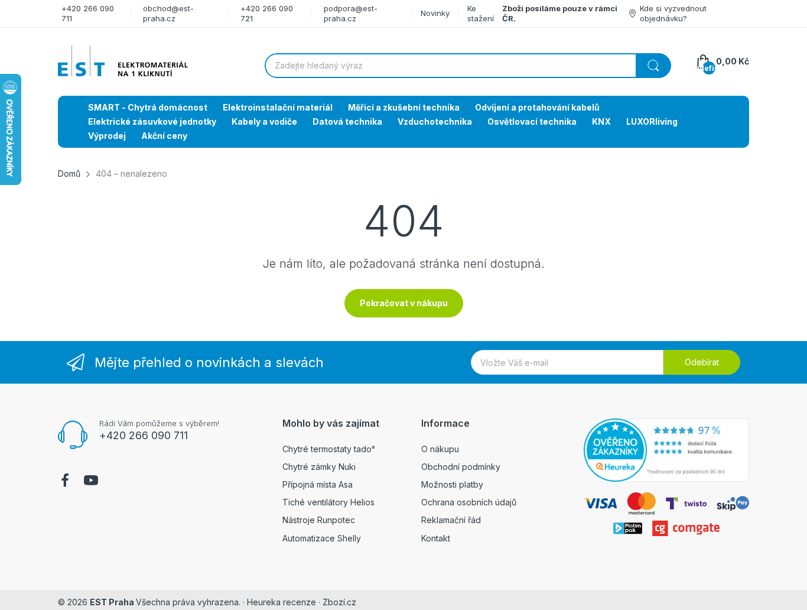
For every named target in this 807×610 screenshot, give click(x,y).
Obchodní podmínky (460, 467)
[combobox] (467, 65)
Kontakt (435, 538)
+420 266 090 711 (143, 435)
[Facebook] (65, 481)
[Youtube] (91, 481)
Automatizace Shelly (321, 538)
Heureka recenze (281, 602)
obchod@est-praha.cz (168, 13)
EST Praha (112, 602)
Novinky (435, 13)
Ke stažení (480, 13)
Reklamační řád (451, 520)
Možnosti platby (452, 484)
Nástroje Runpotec (318, 520)
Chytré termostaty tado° (328, 449)
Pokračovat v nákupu (404, 303)
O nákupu (440, 449)
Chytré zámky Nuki (319, 467)
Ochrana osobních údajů (468, 502)
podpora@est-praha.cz (351, 13)
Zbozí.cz (339, 602)
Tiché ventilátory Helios (328, 502)
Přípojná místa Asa (317, 484)
